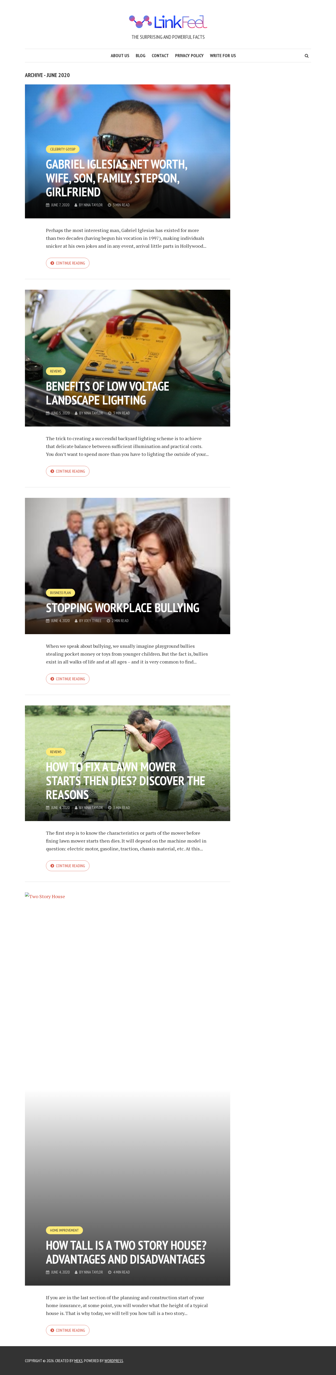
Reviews (55, 371)
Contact (160, 55)
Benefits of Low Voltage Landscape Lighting (107, 393)
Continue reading (70, 263)
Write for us (223, 55)
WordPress (113, 1360)
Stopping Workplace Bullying (122, 607)
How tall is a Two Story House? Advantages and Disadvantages (126, 1252)
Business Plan (60, 592)
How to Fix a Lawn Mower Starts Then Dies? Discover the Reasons (125, 780)
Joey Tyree (93, 620)
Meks (78, 1360)
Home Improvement (64, 1230)
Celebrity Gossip (62, 149)
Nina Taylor (93, 204)
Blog (140, 55)
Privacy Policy (189, 55)
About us (120, 55)
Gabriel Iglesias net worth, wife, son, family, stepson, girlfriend (116, 178)
